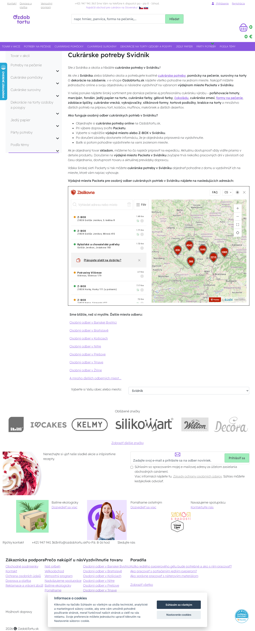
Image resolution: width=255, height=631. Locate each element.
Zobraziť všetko (141, 585)
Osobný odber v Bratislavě (89, 330)
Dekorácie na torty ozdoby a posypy (146, 46)
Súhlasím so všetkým (179, 604)
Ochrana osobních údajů (23, 576)
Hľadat (174, 19)
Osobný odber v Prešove (88, 354)
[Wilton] (195, 424)
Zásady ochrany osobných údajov (197, 476)
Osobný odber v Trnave (86, 362)
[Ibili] (16, 424)
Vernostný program (46, 5)
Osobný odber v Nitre (85, 346)
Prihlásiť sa (237, 458)
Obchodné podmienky (22, 566)
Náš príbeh (52, 566)
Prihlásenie (222, 3)
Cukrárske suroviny (102, 46)
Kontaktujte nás (202, 507)
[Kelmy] (90, 424)
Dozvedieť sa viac (64, 507)
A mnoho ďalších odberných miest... (95, 378)
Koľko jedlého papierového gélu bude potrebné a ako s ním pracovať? (181, 566)
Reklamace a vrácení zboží (24, 585)
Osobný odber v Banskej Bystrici (93, 322)
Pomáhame (53, 590)
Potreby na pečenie (37, 46)
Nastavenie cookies (178, 614)
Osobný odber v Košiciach (89, 338)
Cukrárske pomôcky (69, 46)
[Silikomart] (145, 424)
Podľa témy (227, 46)
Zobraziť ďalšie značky (127, 443)
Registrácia (238, 3)
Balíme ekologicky (58, 585)
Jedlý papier (184, 46)
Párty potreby (206, 46)
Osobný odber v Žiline (86, 370)
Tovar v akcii (11, 46)
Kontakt (12, 3)
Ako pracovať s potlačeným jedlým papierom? (163, 571)
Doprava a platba (26, 5)
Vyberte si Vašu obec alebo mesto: (96, 389)
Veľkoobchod (54, 571)
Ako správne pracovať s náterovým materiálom (164, 576)
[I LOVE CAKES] (48, 424)
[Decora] (231, 424)
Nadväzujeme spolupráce (63, 581)
